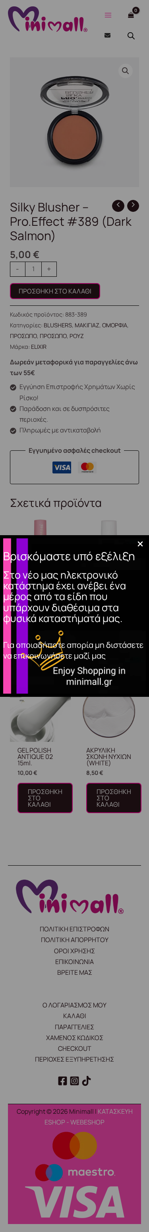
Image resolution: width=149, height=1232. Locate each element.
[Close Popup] (140, 544)
